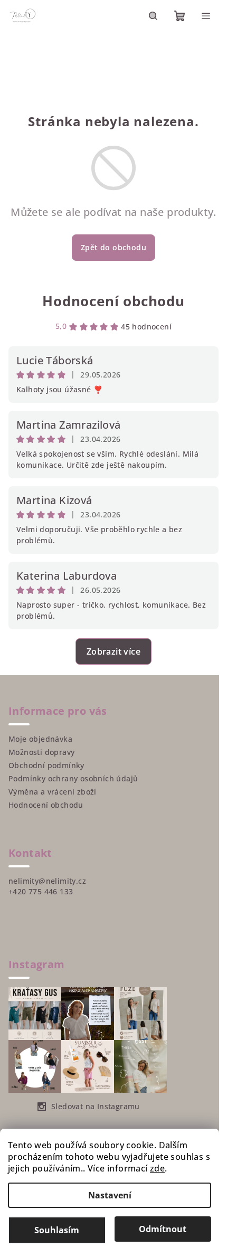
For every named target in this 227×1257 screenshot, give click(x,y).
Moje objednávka (40, 739)
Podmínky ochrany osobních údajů (73, 778)
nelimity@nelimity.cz (47, 881)
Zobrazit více (113, 651)
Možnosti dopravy (41, 752)
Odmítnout (162, 1229)
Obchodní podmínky (46, 765)
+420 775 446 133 (40, 891)
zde (157, 1168)
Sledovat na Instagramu (95, 1106)
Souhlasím (56, 1230)
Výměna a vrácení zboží (52, 792)
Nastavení (109, 1195)
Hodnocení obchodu (113, 300)
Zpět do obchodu (113, 247)
